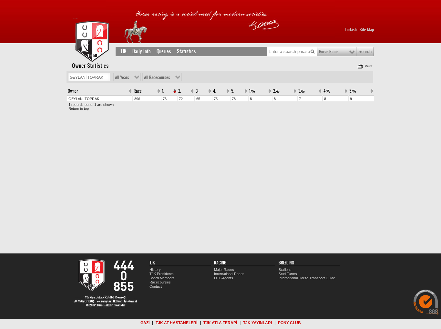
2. (179, 91)
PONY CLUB (289, 323)
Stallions (285, 270)
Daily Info (141, 51)
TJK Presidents (161, 274)
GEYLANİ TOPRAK (83, 99)
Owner (73, 91)
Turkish (351, 30)
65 (198, 99)
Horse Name (328, 52)
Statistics (186, 51)
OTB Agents (223, 278)
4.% (326, 91)
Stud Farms (288, 274)
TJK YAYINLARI (257, 323)
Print (368, 66)
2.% (276, 91)
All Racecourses (157, 77)
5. (232, 91)
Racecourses (160, 282)
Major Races (224, 270)
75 (216, 99)
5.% (352, 91)
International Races (229, 274)
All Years (122, 77)
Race (138, 91)
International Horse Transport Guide (307, 278)
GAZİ (144, 323)
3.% (301, 91)
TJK (123, 51)
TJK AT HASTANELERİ (176, 323)
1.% (252, 91)
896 (137, 99)
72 (181, 99)
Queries (164, 51)
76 (165, 99)
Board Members (162, 278)
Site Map (367, 30)
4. (214, 91)
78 (234, 99)
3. (197, 91)
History (155, 270)
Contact (155, 286)
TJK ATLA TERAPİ (220, 323)
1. (163, 91)
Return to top (78, 108)
